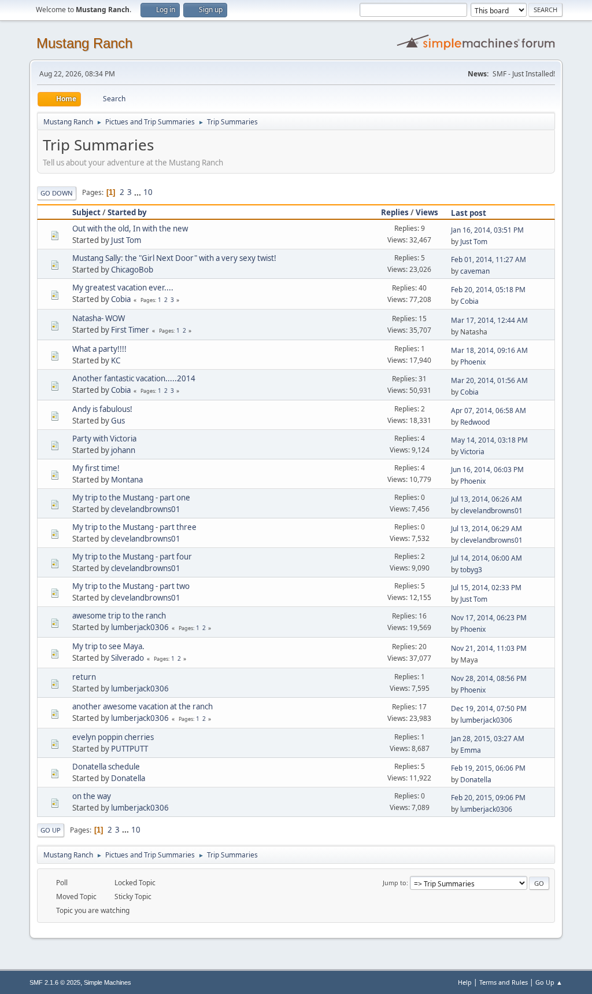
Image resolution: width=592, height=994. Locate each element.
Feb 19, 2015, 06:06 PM (488, 768)
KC (115, 360)
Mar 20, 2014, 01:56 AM (489, 380)
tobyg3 (471, 570)
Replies (395, 212)
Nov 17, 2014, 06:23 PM (489, 618)
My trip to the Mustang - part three (134, 527)
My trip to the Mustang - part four (132, 556)
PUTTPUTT (129, 748)
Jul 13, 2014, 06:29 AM (486, 528)
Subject (86, 212)
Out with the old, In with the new (130, 228)
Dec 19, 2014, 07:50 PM (489, 708)
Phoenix (473, 362)
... (138, 192)
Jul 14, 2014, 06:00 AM (486, 558)
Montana (127, 479)
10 (148, 192)
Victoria (472, 451)
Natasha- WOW (98, 318)
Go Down (56, 193)
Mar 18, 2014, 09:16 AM (489, 350)
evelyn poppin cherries (113, 737)
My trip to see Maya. (108, 646)
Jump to (394, 882)
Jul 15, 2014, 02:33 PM (486, 587)
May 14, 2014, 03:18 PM (489, 440)
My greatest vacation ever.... (122, 287)
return (84, 677)
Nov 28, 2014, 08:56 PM (489, 678)
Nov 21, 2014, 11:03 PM (489, 648)
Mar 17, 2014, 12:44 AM (489, 320)
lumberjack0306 (140, 627)
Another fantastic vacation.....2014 (133, 378)
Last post (468, 213)
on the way (91, 796)
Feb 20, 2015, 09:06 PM (488, 797)
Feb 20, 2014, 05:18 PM (488, 289)
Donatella (128, 778)
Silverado (127, 658)
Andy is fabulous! (102, 409)
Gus (118, 420)
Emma (470, 750)
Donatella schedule (106, 766)
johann (123, 450)
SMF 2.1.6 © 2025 (54, 982)
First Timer (130, 330)
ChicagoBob (132, 269)
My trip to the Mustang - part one (131, 497)
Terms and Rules (503, 982)
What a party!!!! (99, 349)
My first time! (96, 468)
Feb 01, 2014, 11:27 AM (488, 259)
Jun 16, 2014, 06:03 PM (487, 469)
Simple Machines (107, 982)
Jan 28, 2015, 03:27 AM (487, 738)
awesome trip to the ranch (119, 615)
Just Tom (126, 240)
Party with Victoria (104, 438)
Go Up (50, 830)
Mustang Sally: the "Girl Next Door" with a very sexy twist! (174, 258)
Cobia (121, 299)
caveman (475, 271)
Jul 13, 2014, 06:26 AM (486, 499)
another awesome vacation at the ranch (142, 706)
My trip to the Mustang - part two (131, 586)
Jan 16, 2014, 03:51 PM (487, 230)
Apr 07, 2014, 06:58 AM (488, 410)
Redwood (475, 422)
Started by (127, 212)
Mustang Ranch (84, 43)
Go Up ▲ (549, 982)
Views (427, 212)
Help (465, 982)
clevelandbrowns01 (145, 509)
